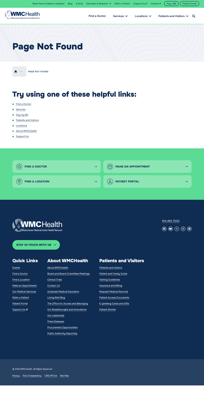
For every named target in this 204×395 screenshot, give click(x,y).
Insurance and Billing (110, 285)
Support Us (22, 136)
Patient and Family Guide (113, 273)
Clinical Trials (54, 279)
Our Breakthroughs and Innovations (67, 309)
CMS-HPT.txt (51, 375)
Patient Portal (20, 303)
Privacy (16, 375)
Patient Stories (107, 309)
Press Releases (55, 321)
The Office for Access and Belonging (67, 303)
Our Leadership (55, 315)
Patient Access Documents (114, 297)
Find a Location (21, 279)
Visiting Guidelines (109, 279)
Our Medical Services (24, 291)
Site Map (64, 375)
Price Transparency (32, 375)
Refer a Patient (20, 297)
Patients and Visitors (171, 16)
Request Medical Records (113, 291)
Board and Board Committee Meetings (68, 273)
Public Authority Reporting (62, 333)
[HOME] (15, 71)
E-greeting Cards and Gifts (114, 303)
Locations (141, 16)
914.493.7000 (171, 221)
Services (118, 16)
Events (16, 267)
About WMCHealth (26, 131)
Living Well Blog (56, 297)
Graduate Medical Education (63, 291)
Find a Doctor (97, 16)
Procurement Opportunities (62, 327)
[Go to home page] (37, 225)
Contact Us (53, 285)
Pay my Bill (22, 114)
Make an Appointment (24, 285)
